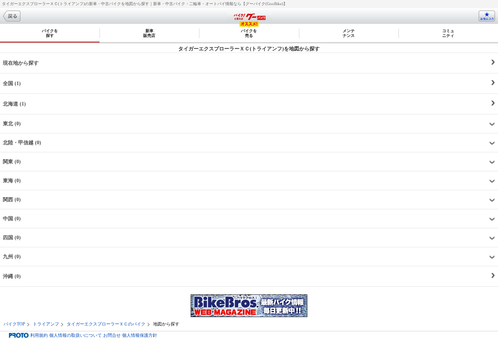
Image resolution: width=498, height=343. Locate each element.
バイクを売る (249, 33)
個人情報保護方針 (139, 335)
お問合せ (112, 335)
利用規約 (39, 335)
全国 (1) (12, 83)
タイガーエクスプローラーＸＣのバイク (106, 324)
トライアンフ (46, 324)
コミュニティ (448, 33)
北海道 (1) (14, 104)
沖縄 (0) (12, 276)
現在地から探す (21, 63)
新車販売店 (149, 33)
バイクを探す (50, 33)
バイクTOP (14, 324)
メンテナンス (349, 33)
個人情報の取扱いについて (75, 335)
